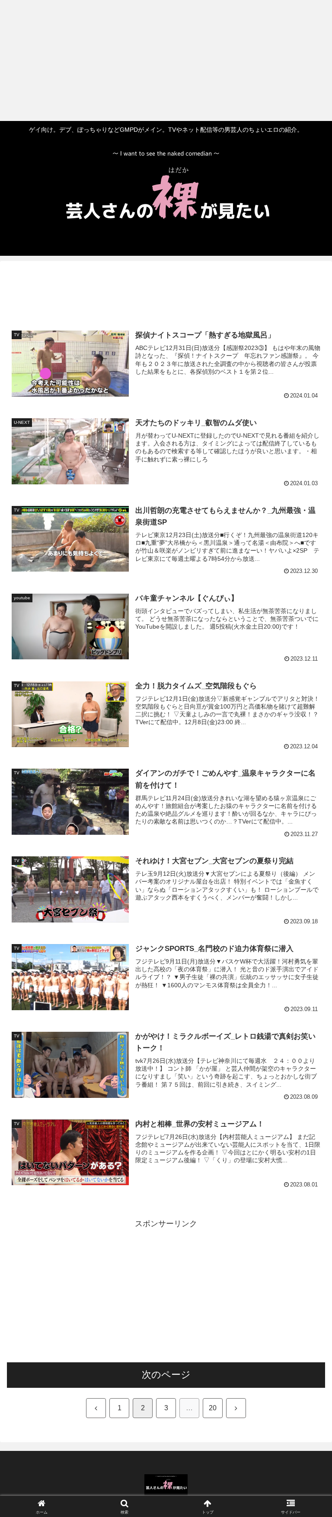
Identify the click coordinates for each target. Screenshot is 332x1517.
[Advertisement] (162, 60)
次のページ (166, 1374)
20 (213, 1408)
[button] (306, 1245)
